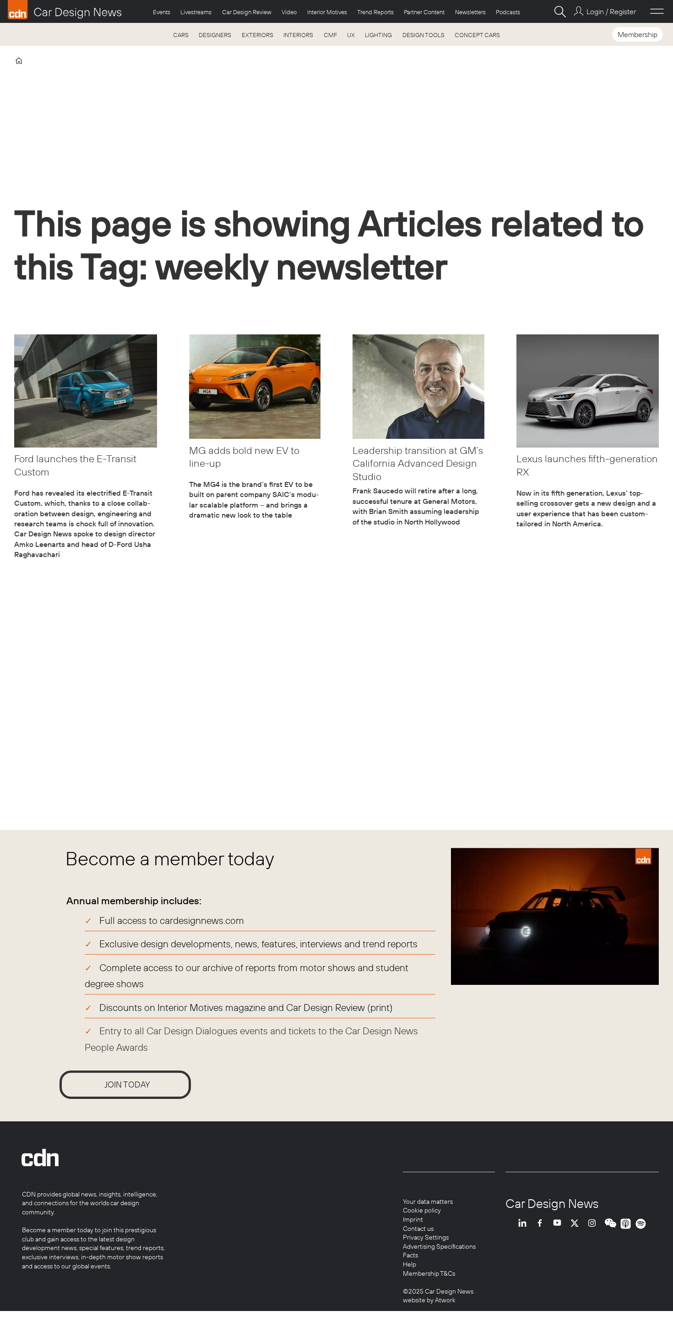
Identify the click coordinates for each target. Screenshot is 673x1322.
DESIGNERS (215, 34)
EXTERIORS (257, 34)
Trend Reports (375, 12)
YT (559, 1223)
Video (289, 12)
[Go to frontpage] (64, 9)
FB (542, 1223)
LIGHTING (378, 34)
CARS (181, 34)
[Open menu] (657, 11)
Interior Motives (327, 12)
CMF (330, 34)
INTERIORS (298, 34)
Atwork (445, 1300)
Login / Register (610, 11)
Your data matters (428, 1201)
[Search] (560, 11)
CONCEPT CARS (477, 34)
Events (161, 12)
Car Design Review (246, 12)
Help (409, 1264)
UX (351, 34)
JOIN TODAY (127, 1084)
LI (525, 1223)
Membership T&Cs (429, 1273)
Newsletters (470, 12)
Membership (637, 34)
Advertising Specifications (439, 1246)
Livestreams (196, 12)
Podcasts (508, 12)
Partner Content (424, 12)
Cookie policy (422, 1210)
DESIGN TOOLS (423, 34)
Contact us (418, 1228)
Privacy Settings (426, 1237)
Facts (410, 1255)
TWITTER (577, 1223)
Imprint (413, 1219)
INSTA (594, 1223)
